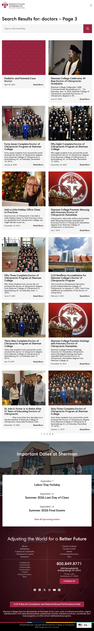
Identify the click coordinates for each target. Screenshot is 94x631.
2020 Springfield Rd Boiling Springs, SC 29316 (69, 570)
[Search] (87, 28)
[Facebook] (34, 590)
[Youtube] (54, 590)
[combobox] (42, 28)
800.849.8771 (69, 564)
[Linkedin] (39, 590)
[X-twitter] (44, 590)
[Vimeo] (59, 590)
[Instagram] (49, 590)
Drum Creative (53, 627)
